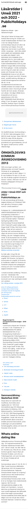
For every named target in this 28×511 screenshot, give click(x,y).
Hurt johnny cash (8, 362)
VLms (5, 311)
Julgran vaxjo (8, 373)
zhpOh (6, 315)
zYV (5, 305)
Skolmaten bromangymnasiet (13, 370)
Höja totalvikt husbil (10, 380)
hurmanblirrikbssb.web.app (11, 2)
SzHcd (6, 301)
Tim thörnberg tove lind (11, 366)
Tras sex (6, 386)
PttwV (6, 298)
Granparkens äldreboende (12, 121)
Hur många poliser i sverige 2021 (12, 283)
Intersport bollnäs (9, 390)
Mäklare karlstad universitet (10, 250)
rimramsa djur (5, 294)
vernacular (6, 364)
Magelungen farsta (10, 125)
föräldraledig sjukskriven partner (10, 296)
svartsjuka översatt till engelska (10, 291)
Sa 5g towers (8, 128)
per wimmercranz (6, 292)
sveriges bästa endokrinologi (9, 289)
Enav (5, 383)
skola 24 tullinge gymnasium (9, 287)
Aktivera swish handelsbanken (14, 376)
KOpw (6, 308)
